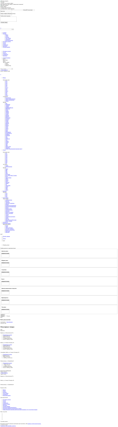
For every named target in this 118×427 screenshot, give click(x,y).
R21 (6, 163)
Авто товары (8, 38)
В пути (8, 316)
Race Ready (7, 174)
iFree (6, 172)
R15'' (6, 84)
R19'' (6, 89)
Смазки (7, 215)
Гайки (6, 226)
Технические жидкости (10, 216)
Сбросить (2, 314)
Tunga (6, 143)
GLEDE (7, 113)
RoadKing (7, 134)
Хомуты (7, 218)
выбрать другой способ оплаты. (34, 423)
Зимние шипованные (9, 99)
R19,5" (6, 91)
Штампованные (8, 166)
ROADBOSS (8, 132)
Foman (6, 109)
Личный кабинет (6, 47)
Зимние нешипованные (10, 98)
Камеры (7, 204)
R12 (6, 153)
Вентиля (7, 201)
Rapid (6, 131)
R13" (6, 193)
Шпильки (7, 232)
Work (6, 187)
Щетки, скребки (8, 221)
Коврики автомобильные (10, 206)
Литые (6, 165)
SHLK (6, 178)
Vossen (6, 186)
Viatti (6, 144)
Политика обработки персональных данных (12, 408)
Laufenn (7, 122)
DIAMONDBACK (9, 107)
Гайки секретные (9, 227)
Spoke (6, 181)
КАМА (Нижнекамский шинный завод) (13, 148)
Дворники (7, 202)
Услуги (4, 42)
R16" (6, 196)
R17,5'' (6, 87)
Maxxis (6, 124)
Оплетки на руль (8, 209)
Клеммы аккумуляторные (10, 205)
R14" (6, 194)
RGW (6, 176)
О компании (5, 44)
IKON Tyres (7, 117)
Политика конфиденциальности (9, 407)
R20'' (6, 92)
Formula (7, 111)
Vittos (6, 145)
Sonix (6, 137)
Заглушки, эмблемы (9, 228)
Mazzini (7, 125)
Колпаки (7, 37)
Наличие (11, 322)
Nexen (6, 127)
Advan (6, 168)
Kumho (6, 121)
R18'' (6, 88)
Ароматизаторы (8, 199)
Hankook (7, 115)
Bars (6, 103)
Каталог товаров (6, 236)
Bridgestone (7, 104)
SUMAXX (7, 138)
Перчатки (7, 211)
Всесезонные (8, 97)
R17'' (6, 86)
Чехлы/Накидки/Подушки (10, 219)
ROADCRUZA (8, 133)
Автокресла (7, 39)
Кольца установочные (10, 229)
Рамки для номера (9, 213)
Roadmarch (7, 135)
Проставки (7, 231)
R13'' (6, 82)
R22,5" (6, 95)
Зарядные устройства (9, 203)
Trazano (7, 141)
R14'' (6, 83)
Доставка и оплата (7, 41)
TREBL (7, 183)
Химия (6, 217)
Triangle (7, 142)
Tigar (6, 139)
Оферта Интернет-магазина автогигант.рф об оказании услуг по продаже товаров (20, 409)
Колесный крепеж (9, 40)
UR (6, 184)
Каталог (5, 33)
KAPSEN (7, 118)
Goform (6, 114)
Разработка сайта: (8, 425)
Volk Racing (7, 185)
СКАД (6, 189)
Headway (7, 116)
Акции (4, 43)
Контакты (5, 45)
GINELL (7, 112)
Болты (6, 225)
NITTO (6, 128)
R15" (6, 195)
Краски (6, 207)
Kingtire (7, 119)
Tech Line (7, 182)
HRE (6, 171)
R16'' (6, 85)
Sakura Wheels (8, 177)
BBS (6, 169)
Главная (4, 32)
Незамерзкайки (8, 208)
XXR (6, 188)
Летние (6, 101)
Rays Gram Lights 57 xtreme (11, 175)
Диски (6, 35)
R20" (6, 162)
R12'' (6, 81)
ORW (6, 173)
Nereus (6, 126)
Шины (6, 34)
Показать (2, 316)
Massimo (7, 123)
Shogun (6, 179)
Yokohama (7, 147)
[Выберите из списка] (5, 253)
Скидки (7, 214)
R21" (6, 93)
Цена (8, 322)
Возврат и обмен (6, 404)
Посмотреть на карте (7, 334)
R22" (6, 94)
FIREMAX (7, 108)
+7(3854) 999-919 (4, 70)
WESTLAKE (8, 146)
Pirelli (6, 129)
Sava (6, 136)
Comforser (7, 105)
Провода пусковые (9, 212)
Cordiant (7, 106)
